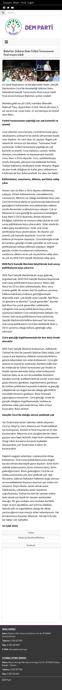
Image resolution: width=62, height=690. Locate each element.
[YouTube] (12, 7)
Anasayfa (7, 2)
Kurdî (23, 2)
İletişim (16, 2)
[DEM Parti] (31, 26)
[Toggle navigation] (6, 42)
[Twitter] (8, 7)
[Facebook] (4, 7)
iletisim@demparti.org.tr (18, 649)
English (31, 2)
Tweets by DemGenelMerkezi (31, 537)
